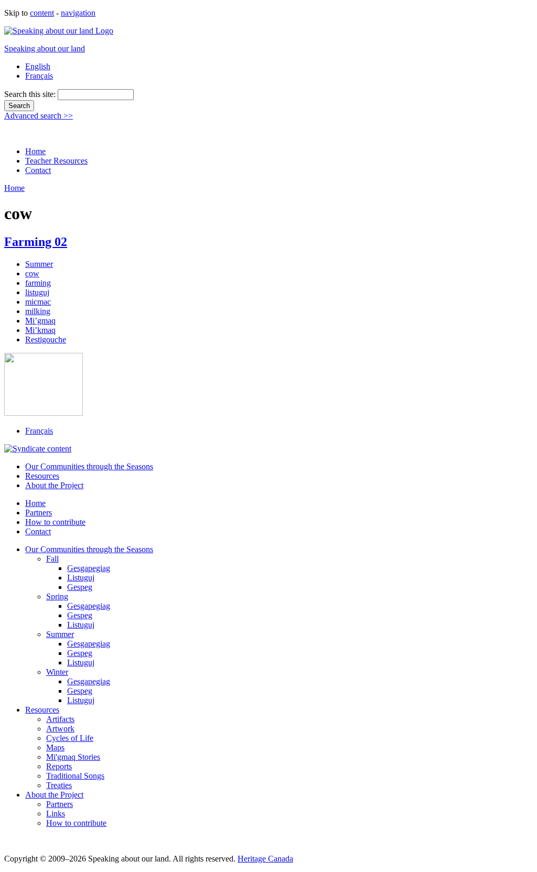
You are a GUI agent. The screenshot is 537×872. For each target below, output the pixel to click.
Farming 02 (35, 242)
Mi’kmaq (40, 330)
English (37, 66)
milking (37, 311)
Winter (57, 672)
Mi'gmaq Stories (73, 756)
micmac (38, 301)
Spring (57, 596)
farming (38, 282)
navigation (78, 12)
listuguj (37, 292)
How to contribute (55, 522)
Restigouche (45, 339)
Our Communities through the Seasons (89, 466)
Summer (39, 264)
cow (32, 273)
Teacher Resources (56, 160)
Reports (59, 766)
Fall (52, 558)
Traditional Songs (75, 775)
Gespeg (79, 587)
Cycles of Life (69, 738)
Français (39, 75)
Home (35, 151)
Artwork (60, 728)
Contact (38, 170)
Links (55, 813)
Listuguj (80, 577)
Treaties (59, 785)
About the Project (54, 485)
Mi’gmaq (40, 320)
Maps (55, 747)
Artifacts (60, 719)
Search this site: (31, 94)
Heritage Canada (265, 858)
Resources (42, 475)
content (42, 12)
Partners (38, 512)
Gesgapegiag (88, 568)
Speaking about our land (44, 48)
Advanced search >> (38, 115)
